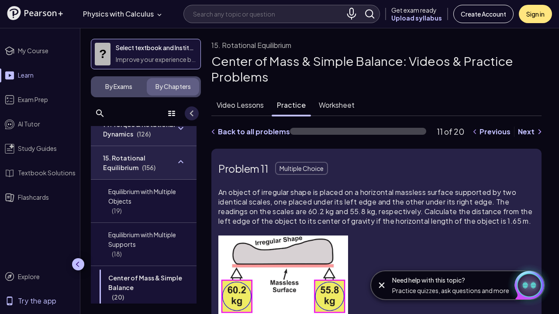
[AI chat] (526, 285)
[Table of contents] (171, 113)
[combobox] (268, 13)
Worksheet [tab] (337, 104)
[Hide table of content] (192, 113)
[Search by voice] (352, 14)
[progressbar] (358, 131)
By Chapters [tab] (173, 86)
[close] (382, 285)
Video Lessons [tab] (240, 104)
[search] (370, 14)
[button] (35, 13)
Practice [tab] (291, 104)
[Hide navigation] (78, 264)
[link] (144, 201)
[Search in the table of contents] (100, 113)
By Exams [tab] (118, 86)
